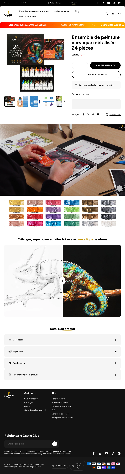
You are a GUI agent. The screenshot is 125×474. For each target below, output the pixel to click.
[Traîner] (62, 281)
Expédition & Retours (60, 402)
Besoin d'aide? (115, 114)
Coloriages (28, 402)
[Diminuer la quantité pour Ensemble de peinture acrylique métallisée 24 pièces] (75, 65)
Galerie (27, 406)
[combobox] (9, 3)
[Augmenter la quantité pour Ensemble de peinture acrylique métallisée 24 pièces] (85, 65)
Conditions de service (60, 414)
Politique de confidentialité (62, 418)
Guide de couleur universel (35, 410)
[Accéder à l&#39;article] (9, 101)
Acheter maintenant (96, 74)
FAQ (53, 410)
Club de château (31, 399)
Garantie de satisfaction (61, 406)
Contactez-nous (58, 399)
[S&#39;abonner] (54, 443)
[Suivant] (61, 67)
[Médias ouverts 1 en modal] (35, 63)
